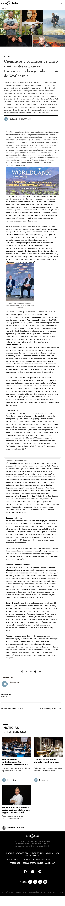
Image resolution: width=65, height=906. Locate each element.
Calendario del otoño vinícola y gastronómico (46, 761)
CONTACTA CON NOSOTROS (33, 859)
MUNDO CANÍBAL (37, 853)
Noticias (7, 56)
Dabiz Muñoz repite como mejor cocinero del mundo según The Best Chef (16, 810)
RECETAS (36, 855)
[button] (61, 3)
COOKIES (60, 892)
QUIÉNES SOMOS (13, 859)
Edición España (4, 7)
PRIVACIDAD (51, 892)
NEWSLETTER (51, 859)
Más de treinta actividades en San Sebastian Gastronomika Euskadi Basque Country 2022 (15, 764)
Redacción (14, 682)
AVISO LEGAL (41, 892)
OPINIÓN (28, 855)
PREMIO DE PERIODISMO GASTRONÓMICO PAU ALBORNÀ (32, 863)
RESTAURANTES (22, 853)
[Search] (56, 4)
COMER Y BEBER (52, 853)
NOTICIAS (10, 853)
